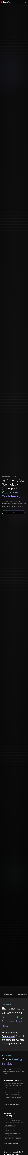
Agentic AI (7, 1092)
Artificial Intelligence (16, 1097)
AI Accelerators (19, 1138)
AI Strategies (7, 1097)
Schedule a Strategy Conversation (12, 512)
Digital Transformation (14, 1094)
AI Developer (7, 1099)
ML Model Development (16, 1092)
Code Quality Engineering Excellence (12, 1133)
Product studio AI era (9, 1138)
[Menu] (25, 2)
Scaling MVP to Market (9, 1135)
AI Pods (6, 1094)
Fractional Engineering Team (10, 1130)
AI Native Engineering (9, 1128)
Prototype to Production (10, 1125)
